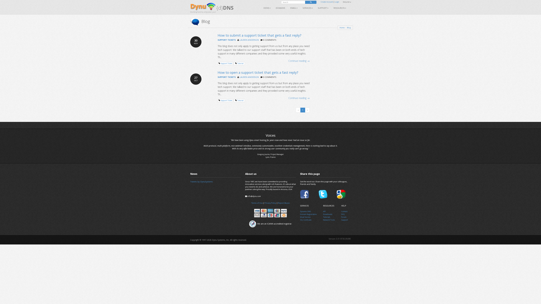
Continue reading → (299, 60)
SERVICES (307, 8)
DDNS (266, 8)
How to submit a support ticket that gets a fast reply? (259, 35)
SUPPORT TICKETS (227, 40)
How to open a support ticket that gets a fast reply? (258, 72)
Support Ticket (226, 63)
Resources (339, 8)
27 (196, 79)
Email (293, 8)
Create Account (327, 2)
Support (322, 8)
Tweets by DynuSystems (201, 181)
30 (196, 42)
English (346, 2)
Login (337, 2)
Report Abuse (284, 203)
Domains (280, 8)
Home (342, 27)
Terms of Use (257, 203)
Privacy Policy (270, 203)
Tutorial (240, 63)
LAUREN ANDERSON (249, 40)
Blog (349, 27)
